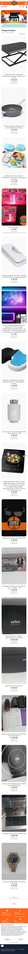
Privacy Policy (22, 949)
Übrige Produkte (9, 32)
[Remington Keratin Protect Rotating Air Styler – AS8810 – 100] (14, 565)
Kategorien (4, 6)
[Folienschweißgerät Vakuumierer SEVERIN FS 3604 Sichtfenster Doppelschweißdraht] (14, 255)
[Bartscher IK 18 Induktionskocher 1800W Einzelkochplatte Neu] (14, 763)
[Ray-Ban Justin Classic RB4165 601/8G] (14, 517)
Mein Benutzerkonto (14, 898)
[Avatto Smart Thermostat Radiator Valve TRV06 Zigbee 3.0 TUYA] (14, 411)
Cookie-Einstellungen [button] (14, 942)
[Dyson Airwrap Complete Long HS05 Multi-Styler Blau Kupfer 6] (14, 713)
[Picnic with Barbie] (14, 207)
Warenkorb (14, 904)
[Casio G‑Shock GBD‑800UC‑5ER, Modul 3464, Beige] (14, 861)
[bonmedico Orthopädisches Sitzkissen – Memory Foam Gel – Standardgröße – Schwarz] (14, 359)
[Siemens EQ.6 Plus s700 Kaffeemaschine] (14, 813)
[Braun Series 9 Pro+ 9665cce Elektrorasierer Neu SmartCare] (14, 615)
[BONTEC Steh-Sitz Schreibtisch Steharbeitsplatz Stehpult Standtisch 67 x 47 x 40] (14, 54)
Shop (3, 32)
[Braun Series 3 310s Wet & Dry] (14, 665)
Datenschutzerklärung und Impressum (9, 949)
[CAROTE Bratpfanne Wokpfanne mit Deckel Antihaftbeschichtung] (14, 105)
